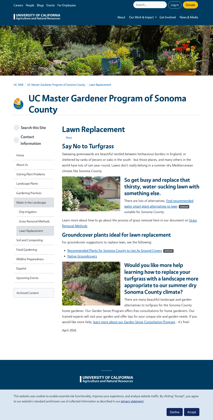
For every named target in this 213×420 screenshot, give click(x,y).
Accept (191, 412)
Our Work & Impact (141, 17)
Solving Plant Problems (30, 174)
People (30, 5)
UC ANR (18, 84)
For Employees (66, 5)
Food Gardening (26, 250)
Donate (190, 5)
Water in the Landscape (31, 202)
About (121, 17)
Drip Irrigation (28, 212)
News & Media (189, 17)
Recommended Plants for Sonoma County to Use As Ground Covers (119, 250)
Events (50, 5)
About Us (22, 165)
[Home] (37, 17)
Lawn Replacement (31, 231)
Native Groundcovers (82, 256)
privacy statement (132, 401)
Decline (174, 412)
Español (21, 268)
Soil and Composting (29, 240)
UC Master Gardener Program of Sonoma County (56, 84)
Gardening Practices (28, 193)
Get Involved (168, 17)
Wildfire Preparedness (30, 259)
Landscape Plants (27, 183)
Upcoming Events (27, 278)
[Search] (164, 4)
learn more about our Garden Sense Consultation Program (134, 322)
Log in (175, 5)
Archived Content (27, 293)
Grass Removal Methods (34, 221)
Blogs (40, 5)
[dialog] (106, 404)
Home (20, 155)
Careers (18, 5)
